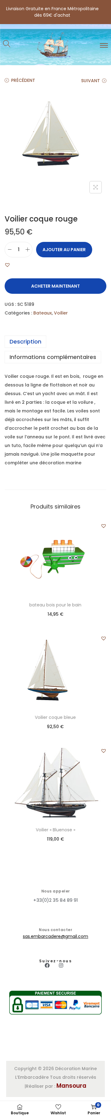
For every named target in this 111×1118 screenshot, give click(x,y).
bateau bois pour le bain (55, 605)
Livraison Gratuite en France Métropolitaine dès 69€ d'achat (52, 12)
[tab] (55, 341)
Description (25, 341)
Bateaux (42, 313)
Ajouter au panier (64, 250)
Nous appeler (55, 891)
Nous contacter (55, 929)
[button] (7, 265)
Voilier (61, 313)
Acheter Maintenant (55, 286)
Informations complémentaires (53, 357)
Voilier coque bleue (55, 717)
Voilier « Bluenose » (55, 830)
